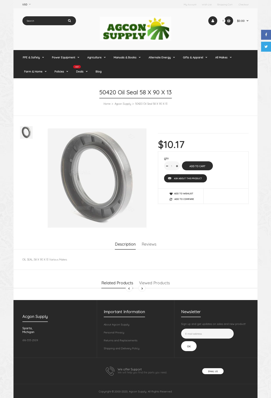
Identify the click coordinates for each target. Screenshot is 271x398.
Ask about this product (188, 178)
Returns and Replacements (120, 340)
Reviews (149, 244)
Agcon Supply (123, 103)
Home (107, 103)
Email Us (213, 371)
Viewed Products (154, 282)
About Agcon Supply (116, 324)
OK (189, 346)
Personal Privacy (114, 332)
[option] (97, 178)
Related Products (117, 282)
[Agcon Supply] (135, 40)
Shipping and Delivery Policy (121, 348)
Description (125, 244)
